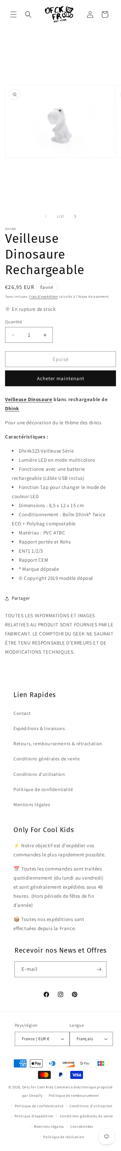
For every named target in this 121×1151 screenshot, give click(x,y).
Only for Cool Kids (38, 1087)
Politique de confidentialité (43, 789)
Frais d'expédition (43, 296)
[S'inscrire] (98, 969)
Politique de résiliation (63, 1136)
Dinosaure (40, 399)
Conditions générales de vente (46, 759)
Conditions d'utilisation (39, 774)
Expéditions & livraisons (39, 728)
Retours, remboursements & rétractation (58, 744)
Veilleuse (16, 399)
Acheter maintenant (60, 378)
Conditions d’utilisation (91, 1106)
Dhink (12, 408)
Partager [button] (21, 598)
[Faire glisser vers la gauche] (45, 216)
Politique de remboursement (74, 1095)
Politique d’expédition (33, 1116)
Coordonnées (81, 1126)
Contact (22, 713)
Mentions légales (31, 804)
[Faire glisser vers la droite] (75, 216)
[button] (13, 14)
